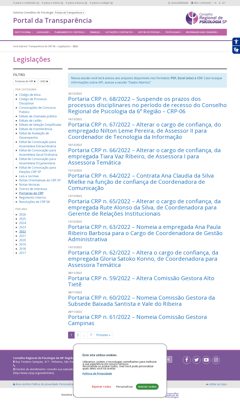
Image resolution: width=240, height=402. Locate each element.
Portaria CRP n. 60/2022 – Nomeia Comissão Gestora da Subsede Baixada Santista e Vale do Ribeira (141, 300)
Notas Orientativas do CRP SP (40, 180)
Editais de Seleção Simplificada (40, 125)
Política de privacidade (45, 384)
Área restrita (23, 384)
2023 (22, 227)
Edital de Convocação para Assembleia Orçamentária (37, 161)
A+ (224, 2)
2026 (22, 214)
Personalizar (124, 386)
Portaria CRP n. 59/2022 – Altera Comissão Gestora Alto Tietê (141, 281)
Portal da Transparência (52, 20)
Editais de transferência (35, 129)
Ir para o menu (52, 2)
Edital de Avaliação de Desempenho (34, 135)
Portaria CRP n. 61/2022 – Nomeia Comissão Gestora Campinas (137, 320)
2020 (22, 240)
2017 (22, 253)
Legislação (43, 32)
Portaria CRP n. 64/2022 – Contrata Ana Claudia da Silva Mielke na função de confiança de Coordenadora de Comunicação (141, 182)
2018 (22, 249)
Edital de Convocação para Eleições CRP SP (37, 169)
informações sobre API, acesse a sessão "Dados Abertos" (111, 82)
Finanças (95, 32)
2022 (43, 81)
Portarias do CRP (24, 81)
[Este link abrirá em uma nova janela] (187, 360)
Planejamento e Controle (69, 32)
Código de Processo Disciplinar (33, 101)
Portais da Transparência (68, 12)
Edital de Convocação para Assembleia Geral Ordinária (38, 152)
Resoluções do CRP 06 (34, 202)
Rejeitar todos (101, 386)
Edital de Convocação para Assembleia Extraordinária (37, 144)
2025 (22, 219)
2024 (22, 223)
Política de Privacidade (97, 373)
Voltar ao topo (218, 384)
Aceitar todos (147, 386)
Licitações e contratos (119, 32)
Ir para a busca (76, 2)
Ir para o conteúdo (25, 2)
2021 (22, 236)
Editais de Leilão (30, 120)
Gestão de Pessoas (149, 32)
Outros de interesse (33, 189)
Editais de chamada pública (38, 116)
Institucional (23, 32)
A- (215, 2)
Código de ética (29, 95)
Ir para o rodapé (101, 2)
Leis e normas (29, 176)
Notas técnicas (29, 184)
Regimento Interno (32, 197)
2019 (22, 244)
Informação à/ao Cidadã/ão (201, 32)
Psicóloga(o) (172, 32)
